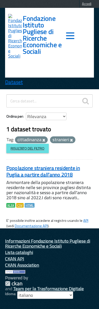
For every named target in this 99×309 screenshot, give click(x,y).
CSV (20, 205)
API (85, 220)
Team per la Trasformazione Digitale (48, 288)
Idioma (10, 293)
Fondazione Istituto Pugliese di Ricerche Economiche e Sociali (42, 35)
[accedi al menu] (70, 36)
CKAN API (14, 258)
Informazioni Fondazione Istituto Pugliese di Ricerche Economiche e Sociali (47, 243)
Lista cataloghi (19, 252)
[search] (85, 101)
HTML (30, 205)
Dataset (14, 82)
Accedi (86, 3)
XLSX (10, 205)
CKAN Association (22, 265)
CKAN (13, 283)
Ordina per (14, 116)
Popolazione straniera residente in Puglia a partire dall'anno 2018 (43, 171)
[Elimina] (43, 140)
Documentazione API (31, 226)
